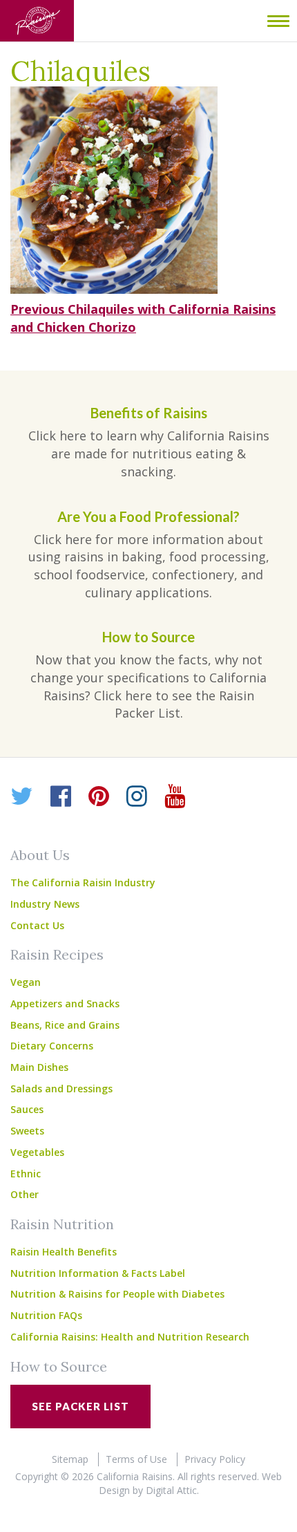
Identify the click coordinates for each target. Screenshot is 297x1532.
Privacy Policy (214, 1459)
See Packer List (80, 1406)
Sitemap (70, 1459)
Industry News (44, 903)
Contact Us (37, 925)
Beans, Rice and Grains (64, 1024)
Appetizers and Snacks (64, 1003)
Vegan (25, 982)
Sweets (27, 1130)
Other (24, 1194)
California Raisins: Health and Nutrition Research (129, 1336)
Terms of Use (136, 1459)
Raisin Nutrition (62, 1224)
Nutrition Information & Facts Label (97, 1273)
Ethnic (25, 1173)
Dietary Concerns (51, 1045)
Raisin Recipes (57, 954)
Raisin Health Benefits (63, 1251)
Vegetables (37, 1152)
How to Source (58, 1366)
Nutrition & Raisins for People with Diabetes (117, 1293)
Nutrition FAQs (46, 1315)
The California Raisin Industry (82, 882)
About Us (40, 854)
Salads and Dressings (61, 1088)
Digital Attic (171, 1490)
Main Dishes (39, 1067)
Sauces (27, 1109)
